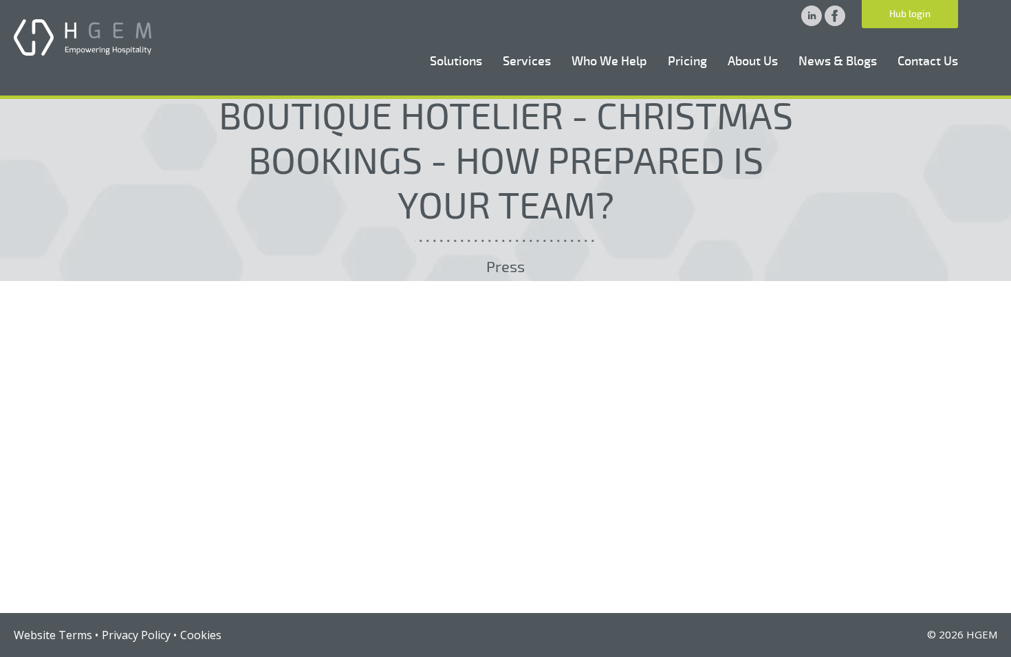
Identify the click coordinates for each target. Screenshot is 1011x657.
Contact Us (928, 61)
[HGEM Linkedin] (813, 22)
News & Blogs (837, 61)
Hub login (910, 14)
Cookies (200, 635)
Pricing (687, 61)
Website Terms (53, 635)
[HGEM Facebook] (835, 22)
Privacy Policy (136, 635)
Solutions (456, 61)
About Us (753, 61)
